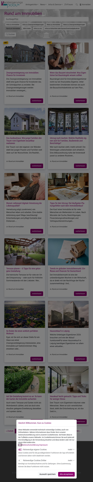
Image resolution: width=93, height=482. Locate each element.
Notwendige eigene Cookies (35, 449)
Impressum (43, 445)
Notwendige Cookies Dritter (34, 460)
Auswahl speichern (47, 474)
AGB (20, 445)
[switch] (20, 460)
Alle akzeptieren (66, 474)
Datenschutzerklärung (30, 445)
